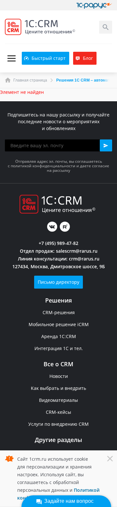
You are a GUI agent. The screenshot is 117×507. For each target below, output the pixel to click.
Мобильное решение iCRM (59, 324)
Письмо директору (58, 282)
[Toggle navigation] (11, 58)
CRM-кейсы (58, 412)
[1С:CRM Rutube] (65, 227)
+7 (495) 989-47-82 (58, 243)
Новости (58, 376)
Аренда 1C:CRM (58, 336)
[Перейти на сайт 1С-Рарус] (94, 5)
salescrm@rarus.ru (77, 251)
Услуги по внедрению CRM (58, 424)
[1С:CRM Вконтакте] (52, 227)
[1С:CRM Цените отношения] (40, 27)
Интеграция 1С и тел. (58, 348)
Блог (88, 58)
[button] (106, 145)
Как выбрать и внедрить (58, 388)
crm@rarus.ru (84, 259)
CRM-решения (59, 312)
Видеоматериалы (58, 400)
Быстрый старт (49, 58)
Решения (58, 300)
